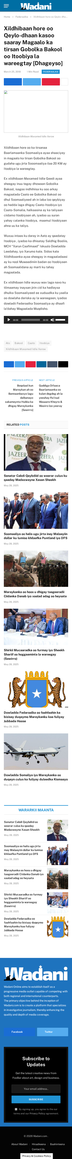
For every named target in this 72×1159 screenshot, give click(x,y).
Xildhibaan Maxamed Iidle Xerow (26, 349)
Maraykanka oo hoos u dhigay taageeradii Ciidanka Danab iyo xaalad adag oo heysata (24, 874)
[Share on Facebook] (13, 81)
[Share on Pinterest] (51, 81)
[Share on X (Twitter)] (32, 81)
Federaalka (50, 72)
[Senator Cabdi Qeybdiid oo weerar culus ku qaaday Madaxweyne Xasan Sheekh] (36, 452)
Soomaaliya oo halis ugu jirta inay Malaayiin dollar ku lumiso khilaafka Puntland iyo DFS (23, 850)
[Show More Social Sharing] (64, 81)
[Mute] (52, 320)
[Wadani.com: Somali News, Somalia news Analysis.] (36, 6)
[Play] (9, 320)
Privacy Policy (37, 1113)
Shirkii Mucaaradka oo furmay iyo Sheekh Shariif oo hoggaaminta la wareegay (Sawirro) (34, 654)
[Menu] (6, 6)
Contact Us (38, 1149)
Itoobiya (44, 343)
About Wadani (19, 1144)
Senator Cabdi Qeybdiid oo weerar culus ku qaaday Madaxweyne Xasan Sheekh (22, 825)
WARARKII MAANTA (36, 810)
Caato (31, 343)
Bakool (19, 343)
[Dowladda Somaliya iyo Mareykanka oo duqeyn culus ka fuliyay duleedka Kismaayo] (36, 751)
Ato (8, 343)
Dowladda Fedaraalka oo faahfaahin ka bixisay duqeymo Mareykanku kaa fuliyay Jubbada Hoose (34, 717)
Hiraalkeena (39, 1144)
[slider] (60, 319)
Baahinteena (57, 1144)
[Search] (66, 6)
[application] (36, 320)
